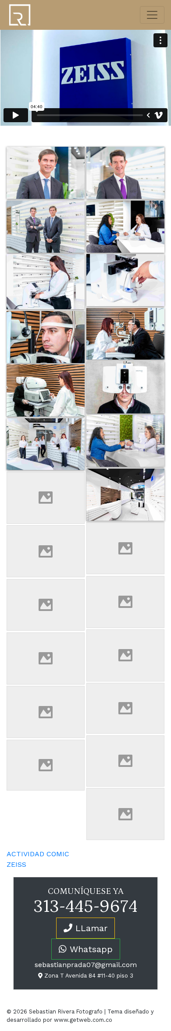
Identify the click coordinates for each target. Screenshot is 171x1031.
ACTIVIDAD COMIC (38, 854)
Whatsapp (90, 949)
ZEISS (16, 864)
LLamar (89, 928)
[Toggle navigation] (152, 15)
